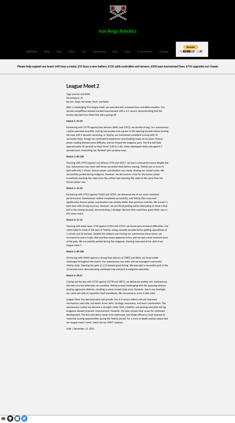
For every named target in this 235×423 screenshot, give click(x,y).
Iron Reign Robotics (117, 31)
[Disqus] (117, 371)
